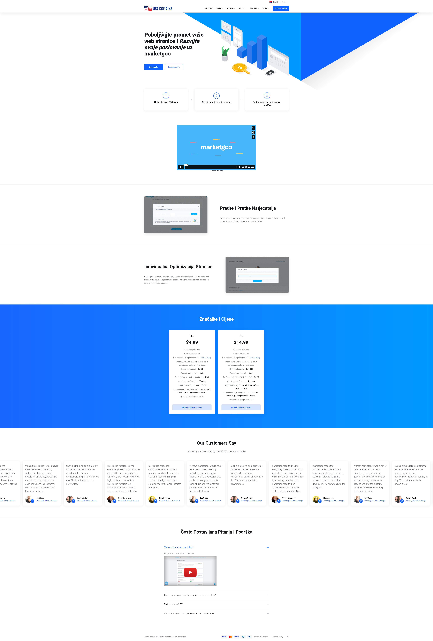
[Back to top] (287, 636)
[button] (216, 595)
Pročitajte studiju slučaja (46, 500)
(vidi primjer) (206, 358)
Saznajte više (174, 67)
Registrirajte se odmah (192, 407)
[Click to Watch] (190, 572)
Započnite (153, 67)
